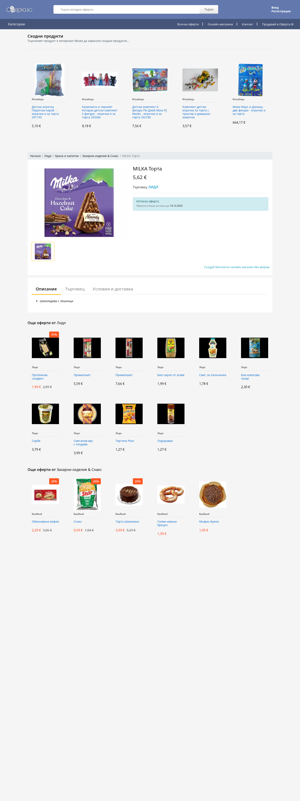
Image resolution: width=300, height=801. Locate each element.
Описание (46, 289)
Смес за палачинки (212, 375)
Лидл (47, 156)
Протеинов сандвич (39, 376)
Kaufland (37, 514)
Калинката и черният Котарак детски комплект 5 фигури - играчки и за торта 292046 (100, 112)
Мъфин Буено (209, 521)
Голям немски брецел (167, 523)
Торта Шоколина (127, 521)
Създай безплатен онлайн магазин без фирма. (237, 267)
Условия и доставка (113, 289)
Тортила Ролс (125, 441)
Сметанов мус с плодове (83, 442)
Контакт (247, 24)
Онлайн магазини (220, 24)
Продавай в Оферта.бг (278, 24)
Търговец (74, 289)
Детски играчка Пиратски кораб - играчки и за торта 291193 (45, 112)
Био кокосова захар (250, 376)
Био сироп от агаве (170, 375)
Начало (35, 156)
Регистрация (281, 11)
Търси (208, 9)
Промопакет (82, 375)
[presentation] (23, 97)
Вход (275, 7)
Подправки (165, 441)
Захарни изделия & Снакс (100, 156)
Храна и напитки (67, 156)
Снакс (78, 521)
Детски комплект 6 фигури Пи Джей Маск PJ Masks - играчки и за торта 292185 (149, 112)
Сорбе (36, 441)
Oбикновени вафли (45, 521)
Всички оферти (188, 24)
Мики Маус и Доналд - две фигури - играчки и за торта (249, 110)
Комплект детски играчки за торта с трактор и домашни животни (196, 112)
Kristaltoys (38, 99)
